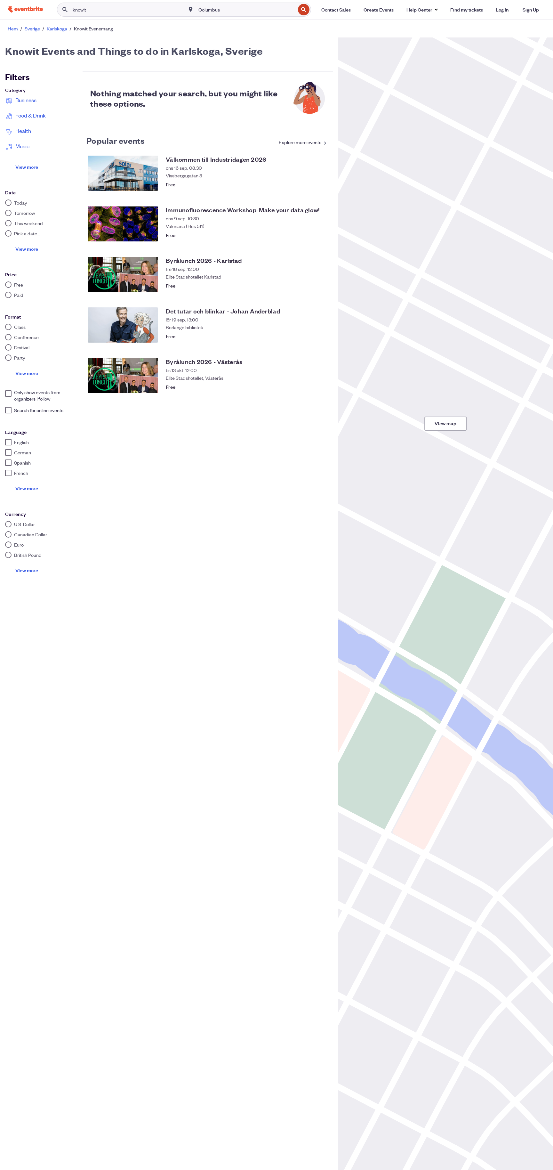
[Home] (25, 9)
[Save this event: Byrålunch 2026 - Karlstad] (321, 285)
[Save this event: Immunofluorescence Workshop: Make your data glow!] (321, 235)
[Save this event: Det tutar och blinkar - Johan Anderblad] (321, 336)
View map (445, 423)
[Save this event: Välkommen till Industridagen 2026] (321, 184)
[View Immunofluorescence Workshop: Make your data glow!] (123, 223)
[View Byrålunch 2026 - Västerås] (123, 375)
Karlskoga (57, 28)
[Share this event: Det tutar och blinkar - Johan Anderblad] (308, 336)
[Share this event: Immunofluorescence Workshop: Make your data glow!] (308, 235)
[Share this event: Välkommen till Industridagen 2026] (308, 184)
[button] (422, 10)
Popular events (115, 140)
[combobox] (246, 9)
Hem (13, 28)
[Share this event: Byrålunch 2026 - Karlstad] (308, 285)
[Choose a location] (191, 9)
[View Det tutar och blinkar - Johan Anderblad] (123, 325)
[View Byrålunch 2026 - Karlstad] (123, 274)
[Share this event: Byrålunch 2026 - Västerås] (308, 386)
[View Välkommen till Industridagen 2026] (123, 173)
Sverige (32, 28)
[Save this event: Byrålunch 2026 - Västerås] (321, 386)
